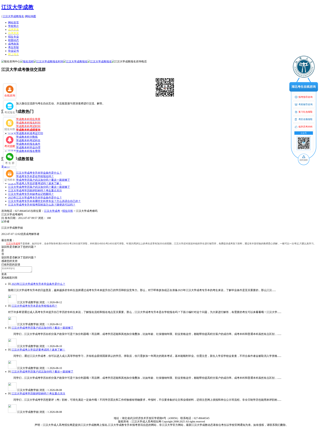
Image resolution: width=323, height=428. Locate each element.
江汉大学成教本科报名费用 (24, 151)
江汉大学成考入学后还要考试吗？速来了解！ (35, 183)
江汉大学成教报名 (13, 16)
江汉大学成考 (52, 210)
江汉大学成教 (17, 7)
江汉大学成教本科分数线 (23, 136)
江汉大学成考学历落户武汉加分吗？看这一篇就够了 (39, 179)
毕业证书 (13, 50)
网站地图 (30, 16)
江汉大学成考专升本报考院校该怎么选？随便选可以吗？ (41, 204)
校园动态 (13, 40)
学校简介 (13, 26)
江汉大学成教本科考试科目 (24, 140)
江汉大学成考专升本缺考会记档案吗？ (31, 194)
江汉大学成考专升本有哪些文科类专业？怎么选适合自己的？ (44, 201)
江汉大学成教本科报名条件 (24, 143)
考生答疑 (13, 47)
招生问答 (67, 210)
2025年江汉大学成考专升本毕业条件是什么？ (35, 172)
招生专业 (13, 36)
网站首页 (13, 22)
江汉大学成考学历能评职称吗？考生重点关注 (35, 190)
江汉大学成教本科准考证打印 (25, 133)
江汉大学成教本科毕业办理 (24, 147)
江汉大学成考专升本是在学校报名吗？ (31, 176)
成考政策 (13, 43)
